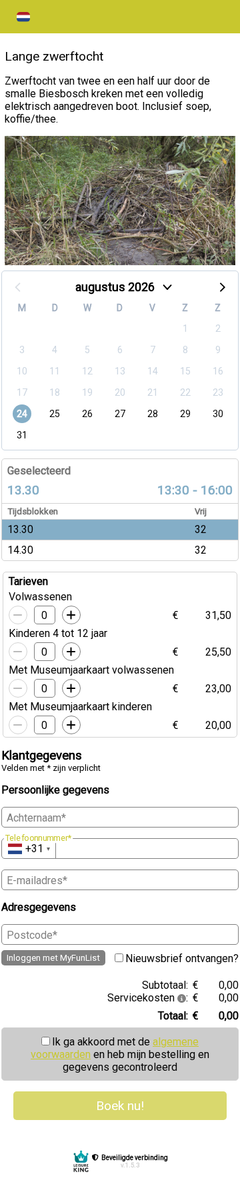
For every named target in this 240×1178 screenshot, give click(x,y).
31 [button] (22, 435)
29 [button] (185, 413)
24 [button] (22, 413)
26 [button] (87, 413)
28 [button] (152, 413)
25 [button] (54, 413)
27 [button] (120, 413)
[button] (23, 17)
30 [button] (218, 413)
